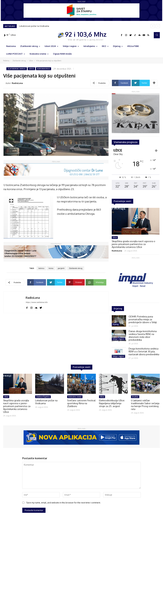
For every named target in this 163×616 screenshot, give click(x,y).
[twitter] (41, 307)
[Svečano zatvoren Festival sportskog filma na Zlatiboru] (81, 384)
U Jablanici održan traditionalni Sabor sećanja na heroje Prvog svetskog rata (145, 405)
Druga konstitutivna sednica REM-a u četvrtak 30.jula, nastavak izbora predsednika (144, 351)
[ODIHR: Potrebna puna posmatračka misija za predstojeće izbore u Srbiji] (119, 321)
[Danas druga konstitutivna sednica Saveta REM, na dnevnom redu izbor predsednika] (119, 335)
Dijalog (116, 324)
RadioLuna (17, 83)
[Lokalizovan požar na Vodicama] (49, 384)
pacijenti (61, 268)
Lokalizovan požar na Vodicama (46, 402)
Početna (6, 60)
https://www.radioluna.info (36, 302)
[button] (157, 35)
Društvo (135, 397)
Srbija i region (118, 339)
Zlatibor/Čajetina (43, 397)
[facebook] (27, 307)
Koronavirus (43, 69)
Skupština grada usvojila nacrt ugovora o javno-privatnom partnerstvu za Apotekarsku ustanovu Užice (133, 244)
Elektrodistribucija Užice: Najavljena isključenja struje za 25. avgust (51, 26)
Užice (31, 60)
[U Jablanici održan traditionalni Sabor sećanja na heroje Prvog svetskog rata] (145, 384)
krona (51, 268)
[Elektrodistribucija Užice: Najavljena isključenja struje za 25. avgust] (113, 384)
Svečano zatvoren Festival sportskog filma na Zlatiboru (81, 403)
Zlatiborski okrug (19, 60)
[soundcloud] (36, 307)
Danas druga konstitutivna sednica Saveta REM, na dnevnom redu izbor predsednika (143, 335)
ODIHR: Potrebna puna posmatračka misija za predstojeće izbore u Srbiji (143, 319)
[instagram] (31, 307)
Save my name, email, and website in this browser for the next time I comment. (63, 502)
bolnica (41, 268)
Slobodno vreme (75, 397)
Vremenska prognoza (125, 142)
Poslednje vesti (122, 201)
